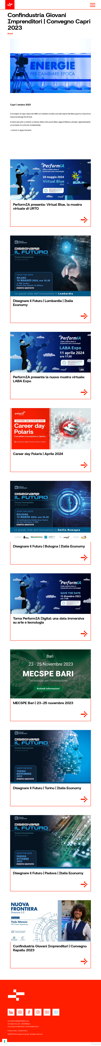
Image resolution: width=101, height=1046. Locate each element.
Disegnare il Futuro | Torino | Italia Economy (47, 788)
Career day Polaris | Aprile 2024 (38, 454)
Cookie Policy (22, 1030)
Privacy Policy (12, 1030)
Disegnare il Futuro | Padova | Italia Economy (48, 873)
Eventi (10, 34)
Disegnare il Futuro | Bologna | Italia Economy (49, 546)
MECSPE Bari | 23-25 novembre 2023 (43, 703)
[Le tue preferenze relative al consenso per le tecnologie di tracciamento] (4, 1041)
